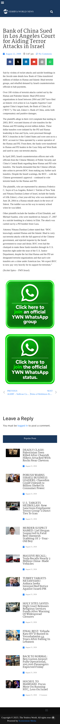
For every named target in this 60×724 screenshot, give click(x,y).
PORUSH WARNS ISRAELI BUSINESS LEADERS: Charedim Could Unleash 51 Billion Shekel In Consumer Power (36, 482)
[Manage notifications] (53, 717)
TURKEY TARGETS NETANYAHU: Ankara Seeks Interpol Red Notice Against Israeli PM (35, 583)
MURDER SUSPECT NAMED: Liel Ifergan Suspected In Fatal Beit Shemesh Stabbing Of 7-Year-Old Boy (36, 534)
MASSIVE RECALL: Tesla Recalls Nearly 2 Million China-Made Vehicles (36, 560)
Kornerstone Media (27, 721)
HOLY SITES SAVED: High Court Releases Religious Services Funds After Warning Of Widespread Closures (36, 610)
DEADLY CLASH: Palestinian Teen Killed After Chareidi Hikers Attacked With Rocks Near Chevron (37, 455)
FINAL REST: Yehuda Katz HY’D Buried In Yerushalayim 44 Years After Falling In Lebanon (36, 636)
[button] (2, 2)
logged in (22, 425)
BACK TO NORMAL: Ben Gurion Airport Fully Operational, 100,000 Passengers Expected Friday (35, 661)
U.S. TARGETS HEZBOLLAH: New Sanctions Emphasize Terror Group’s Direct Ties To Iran (37, 508)
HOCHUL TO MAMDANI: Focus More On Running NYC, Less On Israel (35, 685)
